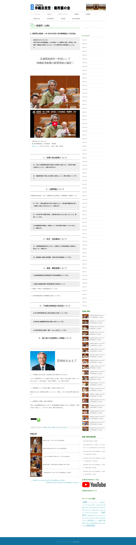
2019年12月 (84, 275)
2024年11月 (84, 93)
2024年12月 (84, 89)
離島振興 (91, 526)
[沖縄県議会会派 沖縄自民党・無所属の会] (50, 5)
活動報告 (76, 14)
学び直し (89, 510)
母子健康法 (101, 510)
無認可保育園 (91, 518)
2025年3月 (84, 81)
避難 (99, 523)
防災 (85, 526)
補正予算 (102, 520)
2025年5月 (84, 78)
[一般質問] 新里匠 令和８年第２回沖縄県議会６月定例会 (97, 378)
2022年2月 (84, 195)
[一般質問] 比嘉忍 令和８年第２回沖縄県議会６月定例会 (97, 333)
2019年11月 (84, 279)
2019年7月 (84, 290)
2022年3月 (84, 192)
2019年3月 (84, 305)
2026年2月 (84, 55)
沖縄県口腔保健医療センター (95, 512)
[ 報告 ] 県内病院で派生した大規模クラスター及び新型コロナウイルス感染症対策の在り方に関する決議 (94, 446)
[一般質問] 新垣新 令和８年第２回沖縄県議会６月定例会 (97, 338)
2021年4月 (84, 226)
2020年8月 (84, 252)
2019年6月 (84, 294)
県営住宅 (84, 520)
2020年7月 (84, 256)
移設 (87, 520)
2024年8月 (84, 100)
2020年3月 (84, 267)
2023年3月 (84, 153)
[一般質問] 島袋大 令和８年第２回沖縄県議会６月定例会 (97, 327)
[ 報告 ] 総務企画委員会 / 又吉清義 (90, 441)
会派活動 (63, 18)
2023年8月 (84, 138)
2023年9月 (84, 135)
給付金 (91, 520)
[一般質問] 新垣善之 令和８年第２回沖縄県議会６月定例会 (97, 350)
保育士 (93, 505)
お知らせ (49, 14)
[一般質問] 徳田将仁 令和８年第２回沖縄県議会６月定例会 (97, 383)
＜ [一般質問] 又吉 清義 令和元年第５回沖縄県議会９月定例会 (47, 480)
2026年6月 (84, 43)
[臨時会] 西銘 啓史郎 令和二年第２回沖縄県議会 (55, 448)
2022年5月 (84, 184)
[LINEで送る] (38, 419)
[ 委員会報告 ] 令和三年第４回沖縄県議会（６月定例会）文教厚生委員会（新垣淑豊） (94, 466)
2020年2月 (84, 271)
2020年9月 (84, 249)
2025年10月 (84, 66)
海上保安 (96, 515)
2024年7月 (84, 104)
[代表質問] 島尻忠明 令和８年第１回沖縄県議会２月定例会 (97, 428)
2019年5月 (84, 298)
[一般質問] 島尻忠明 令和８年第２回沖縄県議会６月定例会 (97, 412)
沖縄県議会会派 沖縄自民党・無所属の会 (64, 541)
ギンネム (97, 502)
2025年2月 (84, 85)
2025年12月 (84, 59)
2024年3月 (84, 112)
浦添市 (92, 515)
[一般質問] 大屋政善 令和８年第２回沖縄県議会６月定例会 (97, 355)
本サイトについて (63, 14)
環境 (100, 518)
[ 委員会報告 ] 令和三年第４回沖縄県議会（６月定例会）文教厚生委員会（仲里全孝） (94, 453)
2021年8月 (84, 210)
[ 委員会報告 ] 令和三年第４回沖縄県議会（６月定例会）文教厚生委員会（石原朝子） (94, 473)
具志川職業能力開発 (100, 505)
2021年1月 (84, 237)
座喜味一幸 (54, 427)
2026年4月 (84, 47)
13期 (84, 502)
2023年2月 (84, 157)
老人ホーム (96, 520)
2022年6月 (84, 180)
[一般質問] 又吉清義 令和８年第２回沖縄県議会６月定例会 (97, 389)
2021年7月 (84, 214)
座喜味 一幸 (35, 146)
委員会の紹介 (37, 18)
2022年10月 (84, 169)
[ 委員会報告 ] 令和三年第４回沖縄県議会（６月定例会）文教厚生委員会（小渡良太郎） (94, 460)
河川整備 (88, 515)
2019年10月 (84, 283)
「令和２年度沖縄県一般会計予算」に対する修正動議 (56, 456)
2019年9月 (84, 286)
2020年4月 (84, 264)
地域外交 (102, 507)
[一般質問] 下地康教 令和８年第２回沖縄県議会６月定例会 (97, 395)
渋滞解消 (87, 518)
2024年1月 (84, 119)
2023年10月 (84, 131)
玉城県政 (96, 518)
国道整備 (98, 507)
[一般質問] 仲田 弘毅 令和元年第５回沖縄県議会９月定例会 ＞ (62, 482)
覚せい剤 (85, 523)
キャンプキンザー (91, 502)
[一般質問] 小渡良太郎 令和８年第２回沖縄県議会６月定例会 (97, 417)
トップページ (37, 14)
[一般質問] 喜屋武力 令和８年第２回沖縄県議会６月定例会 (97, 344)
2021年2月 (84, 233)
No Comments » (63, 427)
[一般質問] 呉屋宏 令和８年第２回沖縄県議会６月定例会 (97, 367)
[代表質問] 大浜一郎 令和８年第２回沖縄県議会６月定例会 (97, 322)
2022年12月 (84, 161)
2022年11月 (84, 165)
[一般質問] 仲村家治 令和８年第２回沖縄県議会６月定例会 (97, 423)
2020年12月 (84, 241)
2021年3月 (84, 229)
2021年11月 (84, 199)
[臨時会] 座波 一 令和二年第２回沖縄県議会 (53, 440)
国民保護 (94, 507)
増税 (87, 510)
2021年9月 (84, 207)
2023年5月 (84, 150)
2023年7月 (84, 142)
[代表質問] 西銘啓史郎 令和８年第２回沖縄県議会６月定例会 (97, 316)
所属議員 (88, 14)
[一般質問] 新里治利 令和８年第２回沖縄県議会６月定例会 (97, 361)
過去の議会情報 (76, 18)
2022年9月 (84, 172)
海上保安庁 (101, 515)
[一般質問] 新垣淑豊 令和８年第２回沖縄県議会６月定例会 (97, 400)
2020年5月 (84, 260)
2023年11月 (84, 127)
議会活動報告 (50, 18)
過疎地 (96, 523)
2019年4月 (84, 302)
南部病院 (87, 507)
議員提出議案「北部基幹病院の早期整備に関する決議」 (57, 464)
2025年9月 (84, 70)
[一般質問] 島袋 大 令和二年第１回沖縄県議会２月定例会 (57, 472)
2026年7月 (84, 40)
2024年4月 (84, 108)
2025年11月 (84, 62)
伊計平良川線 (89, 505)
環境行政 (103, 518)
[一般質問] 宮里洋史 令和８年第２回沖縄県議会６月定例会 (97, 372)
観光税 (89, 523)
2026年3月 (84, 51)
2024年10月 (84, 96)
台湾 (90, 507)
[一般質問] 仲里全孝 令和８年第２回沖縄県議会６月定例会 (97, 406)
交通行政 (102, 502)
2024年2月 (84, 115)
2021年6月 (84, 218)
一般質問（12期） (46, 427)
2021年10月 (84, 203)
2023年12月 (84, 123)
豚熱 (92, 523)
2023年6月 (84, 146)
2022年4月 (84, 188)
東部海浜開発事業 (95, 510)
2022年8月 (84, 176)
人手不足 (84, 505)
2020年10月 (84, 245)
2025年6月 (84, 74)
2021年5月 (84, 222)
